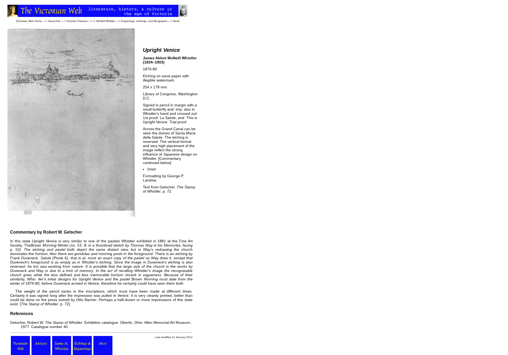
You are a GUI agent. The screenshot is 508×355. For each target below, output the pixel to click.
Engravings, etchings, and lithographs (144, 21)
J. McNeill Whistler (104, 21)
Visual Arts (54, 21)
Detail (151, 169)
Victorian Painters (77, 21)
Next (176, 21)
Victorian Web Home (29, 21)
